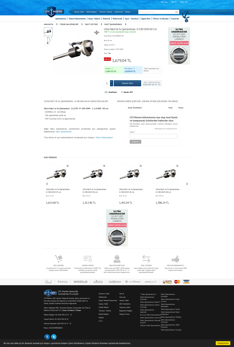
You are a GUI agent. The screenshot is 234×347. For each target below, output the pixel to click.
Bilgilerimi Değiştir (125, 311)
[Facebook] (47, 336)
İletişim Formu (124, 314)
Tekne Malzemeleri (77, 18)
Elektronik (117, 18)
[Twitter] (54, 336)
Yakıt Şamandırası (113, 24)
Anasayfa (48, 24)
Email (132, 132)
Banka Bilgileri (91, 12)
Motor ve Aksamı (161, 18)
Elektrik (106, 18)
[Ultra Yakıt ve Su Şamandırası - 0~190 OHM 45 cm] (131, 175)
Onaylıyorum (223, 343)
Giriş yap (164, 2)
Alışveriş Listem (124, 307)
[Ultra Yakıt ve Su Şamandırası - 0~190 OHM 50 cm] (94, 175)
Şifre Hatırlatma (124, 304)
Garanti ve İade (104, 294)
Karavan (175, 18)
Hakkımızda (119, 12)
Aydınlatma (60, 18)
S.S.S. (101, 321)
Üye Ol (121, 294)
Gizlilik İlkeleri (104, 307)
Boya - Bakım (94, 18)
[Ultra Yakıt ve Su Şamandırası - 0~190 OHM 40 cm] (168, 175)
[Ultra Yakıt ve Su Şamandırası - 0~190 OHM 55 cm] (58, 175)
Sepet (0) (183, 2)
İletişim (127, 12)
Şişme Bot (146, 18)
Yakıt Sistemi (91, 24)
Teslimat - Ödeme (105, 12)
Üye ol (173, 2)
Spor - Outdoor (132, 18)
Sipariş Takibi (79, 12)
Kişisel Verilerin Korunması (108, 300)
